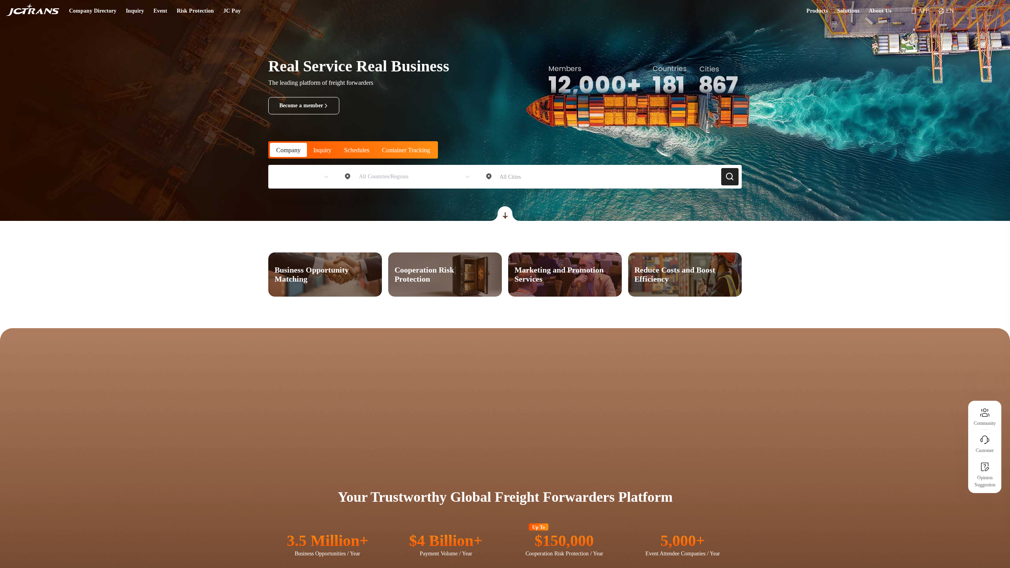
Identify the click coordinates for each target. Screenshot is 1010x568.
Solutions (848, 11)
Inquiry (135, 11)
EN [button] (950, 11)
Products (817, 11)
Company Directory (92, 11)
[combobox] (298, 176)
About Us (880, 11)
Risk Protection (195, 11)
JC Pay (232, 11)
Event (160, 11)
